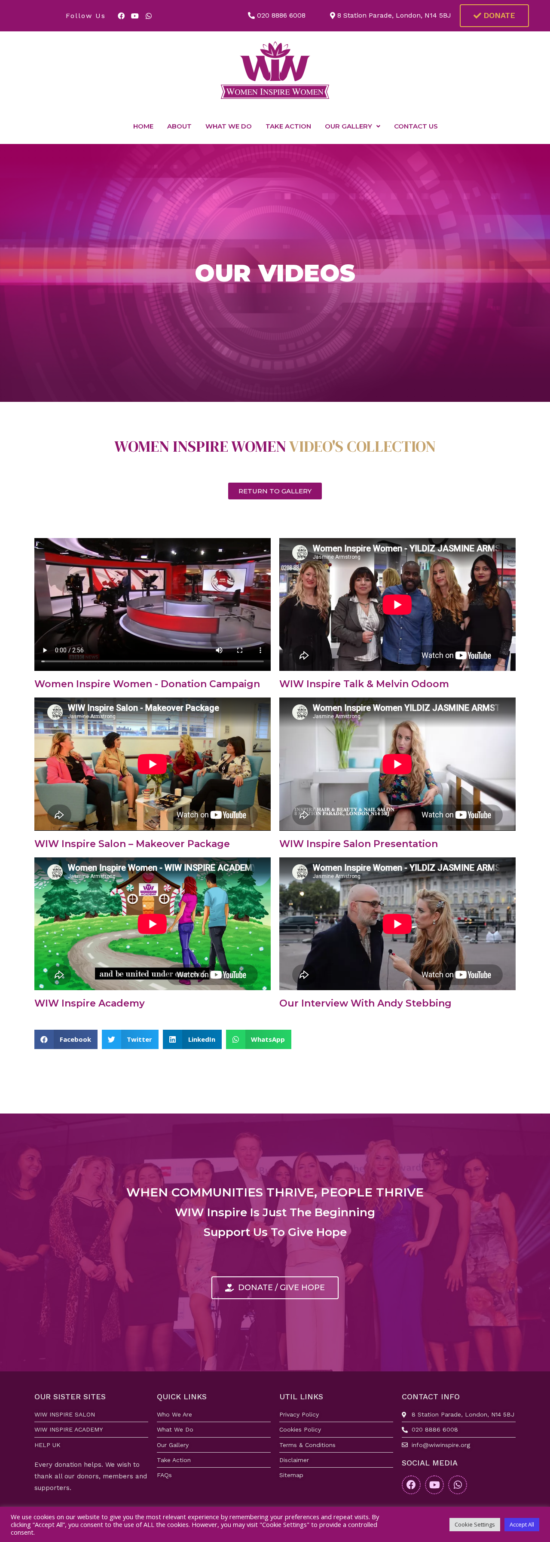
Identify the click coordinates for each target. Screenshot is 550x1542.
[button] (494, 15)
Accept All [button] (522, 1524)
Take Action (288, 126)
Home (143, 126)
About (179, 126)
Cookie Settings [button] (475, 1524)
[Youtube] (135, 16)
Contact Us (416, 126)
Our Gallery (348, 126)
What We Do (228, 126)
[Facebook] (121, 16)
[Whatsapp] (149, 16)
